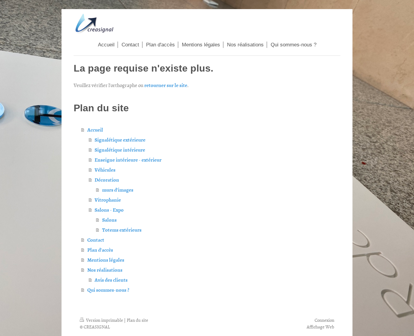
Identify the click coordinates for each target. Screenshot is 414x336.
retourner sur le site (165, 85)
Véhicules (105, 169)
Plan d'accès (100, 250)
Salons (109, 219)
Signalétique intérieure (120, 149)
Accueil (95, 129)
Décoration (107, 179)
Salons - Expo (109, 209)
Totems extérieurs (122, 230)
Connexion (324, 320)
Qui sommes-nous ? (108, 290)
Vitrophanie (108, 199)
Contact (95, 240)
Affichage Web (320, 326)
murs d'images (117, 189)
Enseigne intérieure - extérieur (128, 159)
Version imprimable (104, 320)
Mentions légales (105, 260)
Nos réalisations (104, 270)
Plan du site (137, 320)
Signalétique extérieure (120, 139)
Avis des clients (111, 280)
